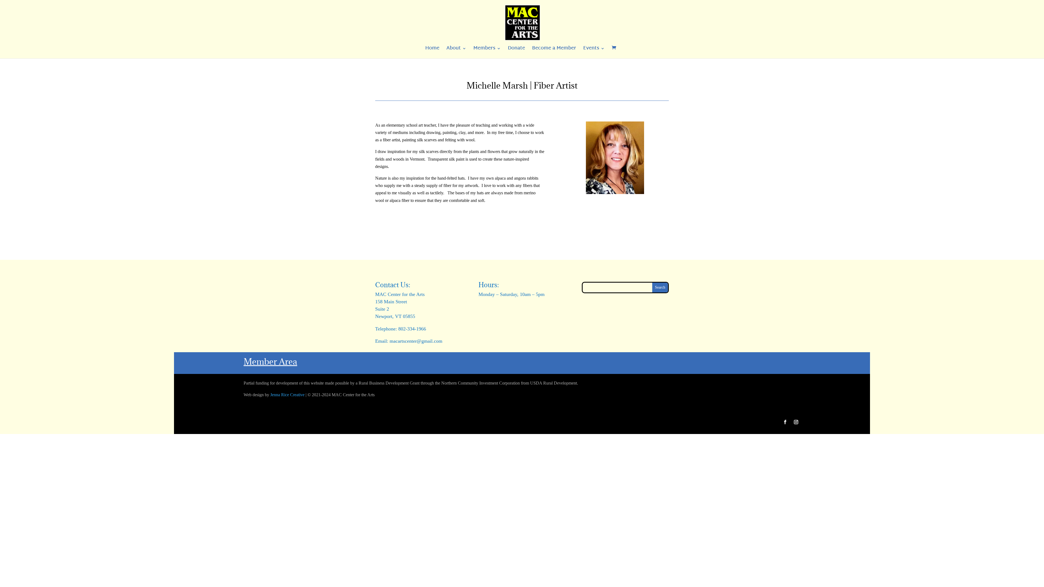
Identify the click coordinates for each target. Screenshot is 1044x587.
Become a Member (554, 49)
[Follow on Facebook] (785, 422)
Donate (516, 49)
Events (591, 49)
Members (484, 49)
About (453, 49)
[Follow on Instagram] (796, 422)
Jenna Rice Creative (287, 394)
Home (432, 49)
